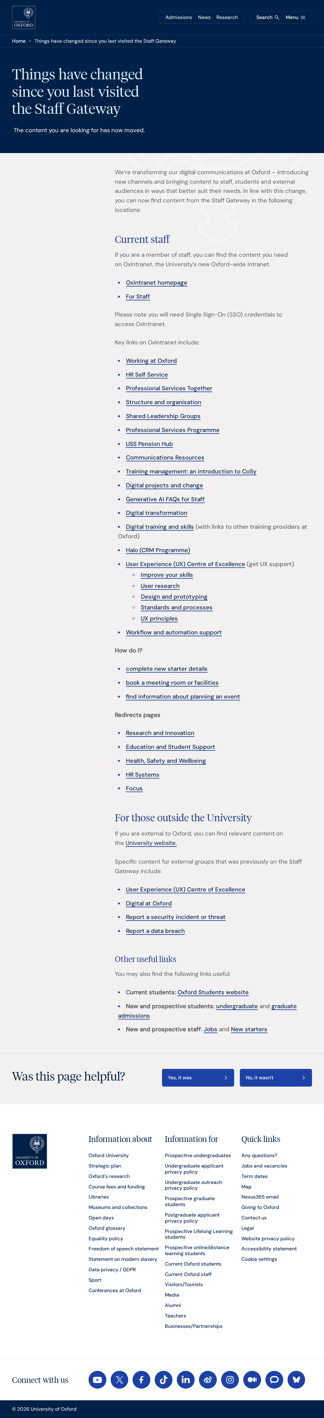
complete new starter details (167, 669)
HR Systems (142, 775)
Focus (134, 788)
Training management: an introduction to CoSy (191, 471)
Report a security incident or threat (176, 917)
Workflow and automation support (174, 632)
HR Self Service (147, 375)
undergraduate (237, 1006)
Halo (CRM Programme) (158, 550)
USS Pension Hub (149, 444)
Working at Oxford (151, 361)
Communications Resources (165, 457)
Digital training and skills (160, 527)
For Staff (138, 296)
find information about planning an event (183, 696)
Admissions (178, 17)
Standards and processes (177, 607)
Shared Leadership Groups (163, 416)
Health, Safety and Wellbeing (166, 761)
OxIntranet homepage (156, 283)
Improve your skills (167, 575)
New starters (249, 1029)
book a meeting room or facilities (172, 683)
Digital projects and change (164, 485)
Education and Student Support (170, 747)
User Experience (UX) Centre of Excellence (185, 564)
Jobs (210, 1029)
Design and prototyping (174, 597)
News (204, 17)
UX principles (159, 618)
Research (227, 17)
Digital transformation (156, 513)
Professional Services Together (169, 388)
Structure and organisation (163, 402)
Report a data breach (155, 931)
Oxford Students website (213, 992)
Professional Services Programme (173, 430)
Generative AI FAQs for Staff (165, 499)
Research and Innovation (160, 733)
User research (160, 586)
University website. (151, 843)
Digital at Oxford (149, 903)
